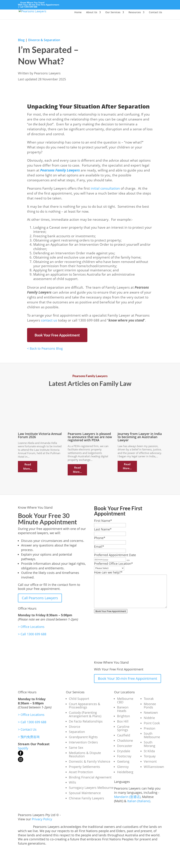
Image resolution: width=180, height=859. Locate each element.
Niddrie (149, 718)
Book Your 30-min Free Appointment (127, 678)
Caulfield (123, 735)
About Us (91, 12)
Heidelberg (125, 772)
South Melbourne (152, 735)
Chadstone (125, 740)
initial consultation (105, 188)
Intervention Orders (83, 742)
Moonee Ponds (150, 706)
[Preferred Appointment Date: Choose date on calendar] (128, 560)
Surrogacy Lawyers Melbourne (91, 787)
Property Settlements (84, 767)
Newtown (151, 712)
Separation (77, 732)
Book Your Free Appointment (57, 335)
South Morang (149, 744)
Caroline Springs (123, 728)
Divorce (74, 726)
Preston (149, 728)
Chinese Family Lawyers (86, 798)
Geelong (123, 761)
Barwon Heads (122, 709)
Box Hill (122, 721)
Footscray (124, 756)
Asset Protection (81, 772)
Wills (72, 782)
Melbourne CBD (125, 700)
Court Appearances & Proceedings (84, 706)
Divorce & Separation (44, 40)
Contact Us (155, 12)
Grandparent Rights (83, 737)
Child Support (79, 698)
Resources (134, 12)
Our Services (112, 12)
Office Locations (31, 627)
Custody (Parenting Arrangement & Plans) (85, 714)
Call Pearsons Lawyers (40, 598)
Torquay (150, 756)
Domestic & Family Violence (89, 761)
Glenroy (123, 767)
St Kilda (149, 751)
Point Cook (152, 723)
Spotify (23, 748)
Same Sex (76, 747)
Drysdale (123, 751)
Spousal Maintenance (85, 793)
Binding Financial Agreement (90, 777)
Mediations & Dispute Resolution (85, 754)
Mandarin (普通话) (127, 797)
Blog (21, 40)
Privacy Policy (42, 819)
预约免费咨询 (29, 737)
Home (78, 12)
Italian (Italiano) (138, 801)
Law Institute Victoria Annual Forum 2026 (40, 435)
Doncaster (124, 746)
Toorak (149, 698)
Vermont (150, 761)
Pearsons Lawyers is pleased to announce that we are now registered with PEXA (90, 437)
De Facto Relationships (86, 721)
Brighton (123, 716)
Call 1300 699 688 (28, 6)
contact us (49, 320)
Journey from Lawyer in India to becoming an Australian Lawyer (140, 437)
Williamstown (154, 767)
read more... (27, 466)
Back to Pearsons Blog (45, 348)
